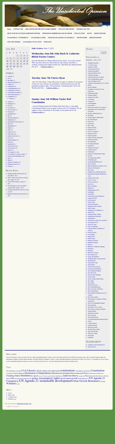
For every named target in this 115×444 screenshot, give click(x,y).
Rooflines (90, 250)
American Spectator (93, 75)
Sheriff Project (91, 261)
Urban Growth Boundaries (15, 156)
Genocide (10, 112)
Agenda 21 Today (92, 67)
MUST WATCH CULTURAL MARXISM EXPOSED (23, 33)
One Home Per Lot (93, 222)
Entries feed (11, 395)
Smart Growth (11, 146)
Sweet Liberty (91, 277)
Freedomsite (91, 152)
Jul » (11, 69)
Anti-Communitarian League (95, 79)
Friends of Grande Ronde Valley (96, 154)
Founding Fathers (13, 375)
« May (7, 69)
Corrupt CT (91, 101)
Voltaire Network (92, 325)
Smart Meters (91, 265)
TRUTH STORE (82, 37)
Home (9, 29)
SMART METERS (100, 33)
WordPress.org (12, 399)
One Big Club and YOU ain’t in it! (17, 190)
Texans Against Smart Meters (96, 279)
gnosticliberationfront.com (95, 162)
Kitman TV (91, 188)
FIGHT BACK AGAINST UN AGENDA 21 (61, 37)
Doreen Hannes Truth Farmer (95, 117)
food (102, 373)
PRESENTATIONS (95, 37)
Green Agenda (92, 164)
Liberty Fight (91, 202)
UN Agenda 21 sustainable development (45, 380)
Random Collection (93, 240)
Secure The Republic (93, 256)
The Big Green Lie (93, 285)
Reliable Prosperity (93, 242)
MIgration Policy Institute (95, 206)
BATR (89, 85)
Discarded (90, 115)
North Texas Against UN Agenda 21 (97, 220)
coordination (9, 373)
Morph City (91, 212)
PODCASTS (48, 42)
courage (10, 101)
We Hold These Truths (94, 329)
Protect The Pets (92, 232)
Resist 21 (90, 244)
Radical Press (91, 236)
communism (11, 86)
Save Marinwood (92, 254)
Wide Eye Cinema (92, 333)
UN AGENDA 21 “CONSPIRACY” (18, 37)
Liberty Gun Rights (93, 204)
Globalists (45, 376)
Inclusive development (94, 168)
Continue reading (47, 67)
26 (7, 66)
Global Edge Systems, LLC (24, 403)
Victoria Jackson (92, 323)
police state (37, 378)
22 (17, 64)
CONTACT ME (18, 29)
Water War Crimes (92, 327)
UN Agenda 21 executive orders (16, 154)
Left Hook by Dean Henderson (96, 196)
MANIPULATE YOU (83, 29)
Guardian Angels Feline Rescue (96, 345)
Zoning (9, 166)
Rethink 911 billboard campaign (96, 246)
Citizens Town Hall (93, 97)
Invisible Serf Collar (93, 178)
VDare (89, 321)
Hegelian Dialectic (12, 118)
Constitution (11, 96)
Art (8, 78)
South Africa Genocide (94, 267)
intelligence (59, 376)
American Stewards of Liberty (96, 77)
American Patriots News (94, 73)
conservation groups (13, 94)
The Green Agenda (93, 297)
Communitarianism (13, 88)
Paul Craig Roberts (93, 226)
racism (62, 378)
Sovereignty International (94, 269)
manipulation (11, 126)
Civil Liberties (29, 370)
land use (67, 375)
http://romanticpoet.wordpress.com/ (97, 166)
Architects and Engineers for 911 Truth (98, 83)
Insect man (91, 170)
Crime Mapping (92, 103)
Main (9, 124)
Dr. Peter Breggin (92, 119)
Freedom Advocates (93, 148)
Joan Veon (90, 184)
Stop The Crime (92, 273)
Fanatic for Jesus (92, 133)
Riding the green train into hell (16, 194)
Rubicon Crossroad (93, 252)
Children (10, 84)
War (9, 158)
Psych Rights (91, 234)
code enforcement (53, 370)
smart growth (71, 378)
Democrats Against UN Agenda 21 (97, 107)
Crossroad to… (92, 105)
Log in (10, 393)
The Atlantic (91, 283)
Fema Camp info (92, 135)
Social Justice (11, 148)
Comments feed (12, 397)
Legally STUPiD (92, 198)
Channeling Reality (93, 93)
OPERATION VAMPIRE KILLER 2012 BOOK (57, 33)
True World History (93, 317)
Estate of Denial (92, 127)
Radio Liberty (91, 238)
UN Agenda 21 (12, 152)
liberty (75, 375)
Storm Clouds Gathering (94, 275)
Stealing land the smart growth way (17, 173)
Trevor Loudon (92, 315)
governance (51, 376)
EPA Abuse (91, 125)
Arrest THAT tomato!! (14, 181)
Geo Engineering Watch (94, 158)
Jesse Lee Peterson (93, 182)
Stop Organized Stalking (94, 271)
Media (9, 128)
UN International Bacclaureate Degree (98, 319)
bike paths (10, 80)
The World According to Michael (96, 309)
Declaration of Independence (38, 373)
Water (9, 160)
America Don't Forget (93, 69)
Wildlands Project (12, 164)
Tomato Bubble (92, 311)
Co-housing (91, 99)
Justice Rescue (92, 347)
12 (7, 61)
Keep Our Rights (92, 186)
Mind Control (91, 208)
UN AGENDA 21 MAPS (38, 37)
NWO (9, 130)
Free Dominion (92, 141)
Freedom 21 (91, 146)
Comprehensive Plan (13, 90)
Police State (11, 134)
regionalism (11, 144)
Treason (10, 150)
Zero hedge (91, 335)
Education (10, 103)
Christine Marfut (92, 95)
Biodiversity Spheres (13, 82)
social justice (82, 378)
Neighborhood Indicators (94, 216)
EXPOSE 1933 (92, 129)
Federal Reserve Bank (95, 373)
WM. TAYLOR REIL (14, 42)
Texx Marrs (91, 281)
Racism (10, 142)
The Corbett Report (93, 291)
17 (24, 61)
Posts (9, 138)
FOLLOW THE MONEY (66, 29)
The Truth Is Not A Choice (95, 307)
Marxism (88, 376)
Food (9, 105)
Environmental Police (80, 373)
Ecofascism (91, 123)
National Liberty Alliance (94, 214)
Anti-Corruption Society (94, 81)
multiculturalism (97, 376)
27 (10, 66)
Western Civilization (13, 162)
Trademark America (93, 313)
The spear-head (92, 305)
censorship (18, 371)
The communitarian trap (94, 287)
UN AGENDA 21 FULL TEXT (32, 42)
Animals (10, 76)
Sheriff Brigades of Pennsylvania (96, 258)
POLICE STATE (79, 33)
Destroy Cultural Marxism (95, 113)
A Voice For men (92, 65)
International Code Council (15, 122)
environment (65, 373)
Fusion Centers (12, 110)
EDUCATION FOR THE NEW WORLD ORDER (40, 29)
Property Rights (12, 140)
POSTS (89, 33)
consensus (87, 371)
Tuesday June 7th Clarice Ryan (48, 78)
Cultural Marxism (18, 373)
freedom (25, 375)
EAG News (91, 121)
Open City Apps (92, 224)
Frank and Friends (93, 139)
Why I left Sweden (93, 331)
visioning (102, 381)
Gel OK (90, 156)
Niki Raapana (91, 218)
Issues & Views (92, 180)
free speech (11, 108)
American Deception (93, 71)
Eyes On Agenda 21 (93, 131)
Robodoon (90, 248)
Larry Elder (91, 194)
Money (11, 98)
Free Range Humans (93, 143)
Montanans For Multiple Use (95, 210)
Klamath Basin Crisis (93, 190)
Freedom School (92, 150)
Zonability (90, 337)
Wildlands (11, 383)
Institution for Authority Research (97, 172)
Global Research (92, 160)
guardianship (11, 114)
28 (14, 66)
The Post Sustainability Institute (96, 303)
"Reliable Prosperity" (93, 63)
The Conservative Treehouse (95, 289)
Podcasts (10, 132)
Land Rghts (91, 192)
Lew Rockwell (92, 200)
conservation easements (14, 92)
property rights (52, 378)
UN (87, 378)
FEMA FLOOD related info (95, 137)
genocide (41, 376)
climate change (41, 370)
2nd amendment (10, 371)
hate (9, 116)
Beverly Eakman (92, 87)
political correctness (13, 136)
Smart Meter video (93, 263)
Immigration (11, 120)
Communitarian (79, 371)
